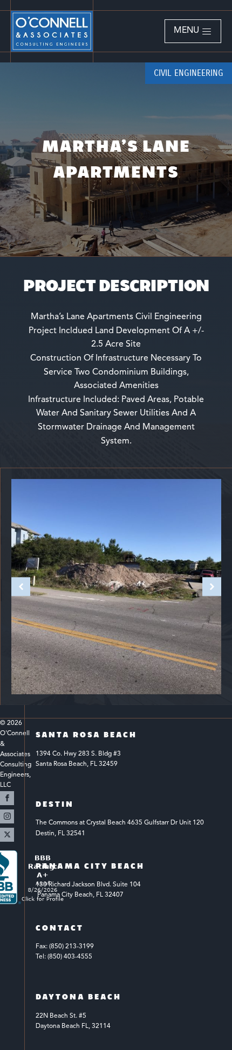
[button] (193, 31)
